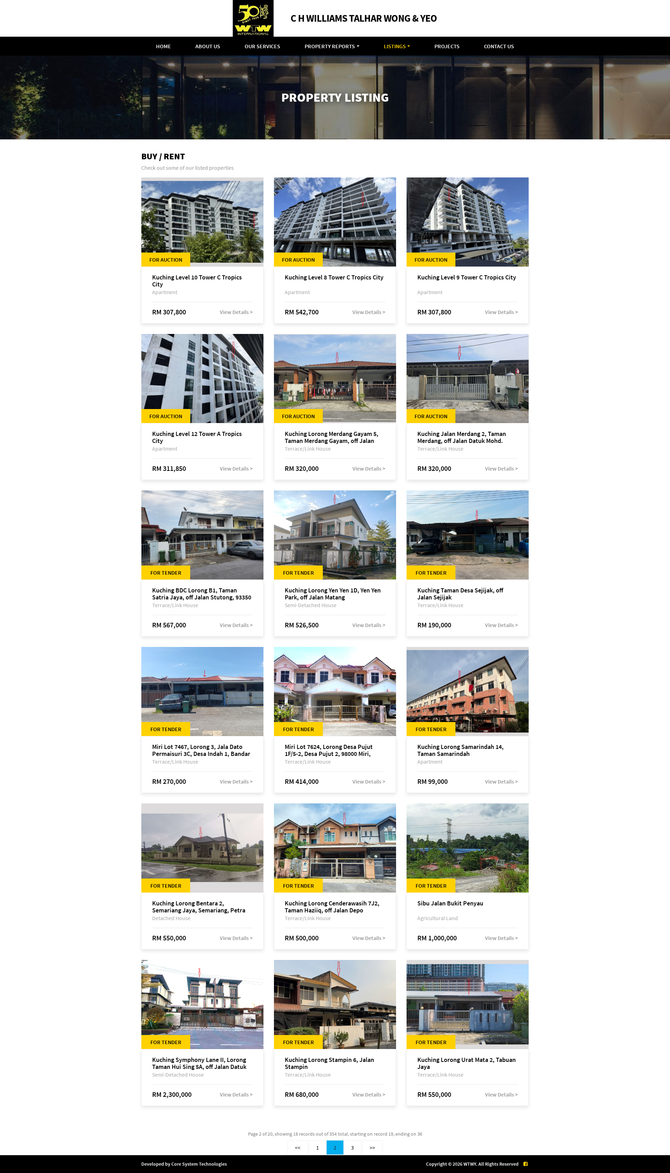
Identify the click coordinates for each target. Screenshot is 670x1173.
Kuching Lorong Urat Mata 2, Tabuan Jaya (466, 1063)
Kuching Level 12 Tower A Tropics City (197, 437)
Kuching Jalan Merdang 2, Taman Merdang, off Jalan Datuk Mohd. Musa (461, 437)
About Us (207, 46)
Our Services (262, 46)
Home (163, 46)
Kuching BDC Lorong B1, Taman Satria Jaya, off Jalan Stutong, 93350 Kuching (201, 594)
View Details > (236, 311)
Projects (447, 46)
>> (372, 1147)
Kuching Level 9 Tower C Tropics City (466, 277)
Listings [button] (395, 46)
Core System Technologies (199, 1164)
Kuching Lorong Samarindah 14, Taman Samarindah (460, 750)
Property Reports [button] (330, 46)
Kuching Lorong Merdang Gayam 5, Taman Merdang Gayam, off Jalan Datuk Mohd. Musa (331, 437)
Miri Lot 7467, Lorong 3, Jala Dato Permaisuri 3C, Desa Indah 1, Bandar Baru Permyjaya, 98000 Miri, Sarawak (202, 750)
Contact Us (499, 46)
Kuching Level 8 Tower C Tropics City (334, 277)
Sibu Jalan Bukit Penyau (450, 903)
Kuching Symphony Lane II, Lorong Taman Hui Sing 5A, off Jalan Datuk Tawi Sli (199, 1063)
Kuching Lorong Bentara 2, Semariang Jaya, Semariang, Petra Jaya (198, 907)
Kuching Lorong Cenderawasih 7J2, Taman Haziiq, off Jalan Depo (332, 907)
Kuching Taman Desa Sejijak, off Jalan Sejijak (460, 594)
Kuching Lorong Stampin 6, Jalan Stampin (329, 1063)
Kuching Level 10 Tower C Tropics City (197, 281)
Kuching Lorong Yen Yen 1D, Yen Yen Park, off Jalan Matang (333, 594)
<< (297, 1147)
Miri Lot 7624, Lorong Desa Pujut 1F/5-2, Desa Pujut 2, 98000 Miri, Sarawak (329, 750)
